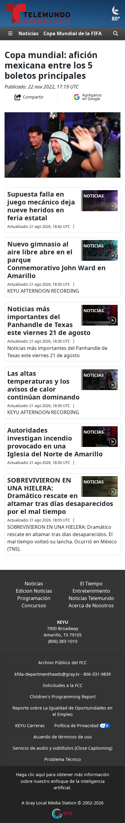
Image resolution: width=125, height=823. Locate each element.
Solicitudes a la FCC (63, 685)
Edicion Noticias (34, 591)
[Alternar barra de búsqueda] (115, 33)
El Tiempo (91, 583)
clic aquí (36, 774)
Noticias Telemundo (91, 598)
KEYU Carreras (30, 725)
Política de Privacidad (76, 725)
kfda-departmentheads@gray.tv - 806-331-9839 (63, 674)
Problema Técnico (62, 759)
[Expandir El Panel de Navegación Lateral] (10, 33)
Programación (33, 598)
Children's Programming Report (63, 696)
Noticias (29, 33)
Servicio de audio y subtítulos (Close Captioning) (62, 748)
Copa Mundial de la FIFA (72, 33)
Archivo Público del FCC (62, 662)
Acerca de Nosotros (91, 605)
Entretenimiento (91, 591)
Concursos (34, 605)
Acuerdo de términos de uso (62, 737)
